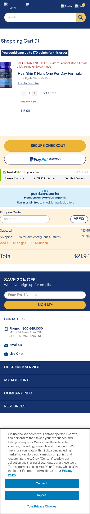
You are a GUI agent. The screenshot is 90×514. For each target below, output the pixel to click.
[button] (67, 6)
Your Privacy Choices (41, 506)
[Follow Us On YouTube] (54, 424)
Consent (42, 483)
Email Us (15, 345)
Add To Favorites (28, 83)
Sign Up (45, 305)
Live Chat (16, 354)
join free (34, 203)
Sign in (20, 203)
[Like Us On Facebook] (34, 424)
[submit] (81, 17)
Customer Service (22, 367)
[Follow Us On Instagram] (44, 424)
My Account (16, 380)
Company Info (18, 393)
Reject (41, 495)
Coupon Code (10, 212)
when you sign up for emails (27, 282)
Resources (14, 406)
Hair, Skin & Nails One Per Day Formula (50, 74)
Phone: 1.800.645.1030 (26, 328)
